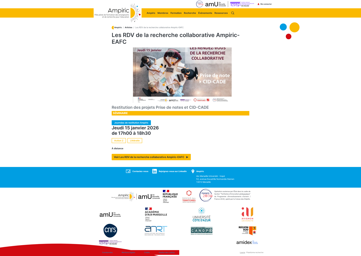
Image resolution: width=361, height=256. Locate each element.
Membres (163, 13)
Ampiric (151, 13)
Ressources (221, 13)
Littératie (135, 140)
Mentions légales (128, 252)
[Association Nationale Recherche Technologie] (156, 230)
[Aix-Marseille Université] (110, 214)
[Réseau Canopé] (201, 230)
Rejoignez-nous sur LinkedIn (173, 171)
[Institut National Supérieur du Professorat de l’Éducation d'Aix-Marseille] (110, 242)
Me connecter (266, 4)
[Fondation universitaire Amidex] (247, 242)
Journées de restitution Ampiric (131, 122)
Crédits (147, 252)
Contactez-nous (140, 171)
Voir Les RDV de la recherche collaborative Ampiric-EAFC (149, 157)
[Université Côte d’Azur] (202, 214)
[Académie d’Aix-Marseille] (156, 214)
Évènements (205, 13)
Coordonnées (107, 252)
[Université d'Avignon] (247, 214)
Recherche (190, 13)
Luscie (242, 252)
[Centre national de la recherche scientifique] (110, 230)
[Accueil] (118, 5)
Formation (176, 13)
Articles (128, 27)
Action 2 (118, 140)
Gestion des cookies (167, 252)
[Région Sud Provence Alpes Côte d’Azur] (247, 230)
